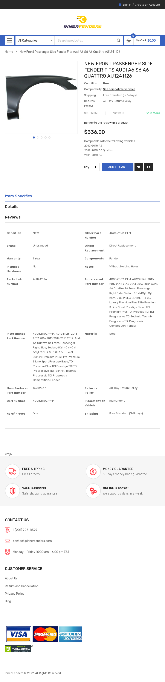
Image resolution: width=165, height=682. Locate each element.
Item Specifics (18, 196)
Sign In (127, 4)
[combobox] (84, 40)
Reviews (13, 217)
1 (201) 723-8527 (25, 530)
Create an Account (147, 4)
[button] (33, 137)
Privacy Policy (14, 593)
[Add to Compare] (148, 167)
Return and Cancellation (21, 586)
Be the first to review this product (106, 122)
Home (9, 51)
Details (11, 206)
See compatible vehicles (119, 89)
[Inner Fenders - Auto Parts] (82, 22)
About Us (11, 578)
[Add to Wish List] (138, 167)
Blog (8, 601)
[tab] (82, 196)
